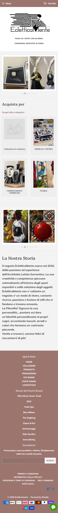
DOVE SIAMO (29, 381)
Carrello (51, 3)
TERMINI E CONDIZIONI (27, 474)
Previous (4, 73)
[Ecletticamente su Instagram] (53, 489)
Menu (8, 3)
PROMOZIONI (29, 373)
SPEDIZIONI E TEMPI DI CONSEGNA (19, 480)
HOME (29, 362)
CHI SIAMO (29, 377)
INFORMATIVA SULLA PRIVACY (28, 477)
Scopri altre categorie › (13, 112)
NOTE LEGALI (28, 484)
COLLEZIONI (29, 365)
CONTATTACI (29, 385)
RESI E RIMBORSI (45, 480)
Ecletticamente (21, 497)
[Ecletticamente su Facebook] (48, 489)
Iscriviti (50, 461)
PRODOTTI (29, 369)
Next (54, 73)
